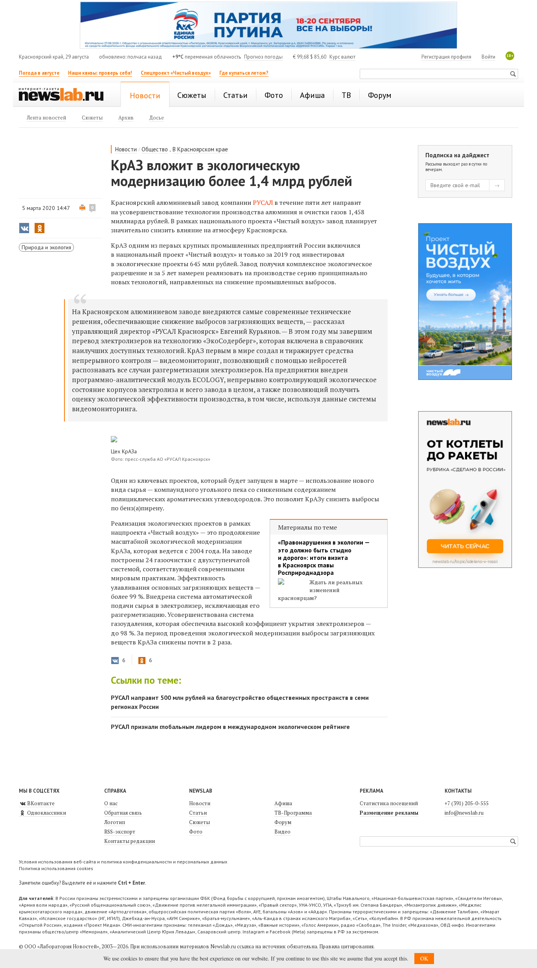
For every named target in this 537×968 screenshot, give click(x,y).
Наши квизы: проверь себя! (100, 73)
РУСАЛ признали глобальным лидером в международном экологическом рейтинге (230, 727)
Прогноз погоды (263, 56)
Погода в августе (39, 73)
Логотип (114, 822)
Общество (155, 149)
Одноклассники (46, 812)
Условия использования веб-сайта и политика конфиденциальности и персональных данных (123, 862)
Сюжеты (199, 822)
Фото (195, 831)
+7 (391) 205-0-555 (467, 803)
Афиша (283, 803)
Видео (282, 831)
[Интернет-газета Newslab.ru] (65, 95)
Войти (488, 56)
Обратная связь (123, 812)
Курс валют (342, 56)
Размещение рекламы (389, 812)
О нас (111, 803)
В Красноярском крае (200, 149)
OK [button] (424, 958)
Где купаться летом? (243, 73)
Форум (282, 822)
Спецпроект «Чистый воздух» (176, 73)
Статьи (198, 812)
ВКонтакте (40, 803)
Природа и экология (46, 247)
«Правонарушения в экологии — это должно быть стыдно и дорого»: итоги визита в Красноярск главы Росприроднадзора (324, 557)
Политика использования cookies (56, 868)
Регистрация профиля (446, 56)
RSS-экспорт (119, 831)
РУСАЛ (263, 202)
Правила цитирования (346, 946)
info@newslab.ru (464, 812)
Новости (126, 149)
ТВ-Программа (293, 812)
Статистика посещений (389, 803)
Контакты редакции (129, 841)
